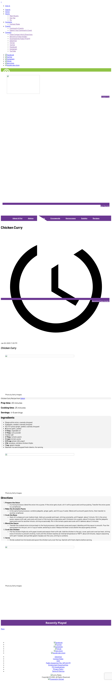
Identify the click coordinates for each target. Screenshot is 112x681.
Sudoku (84, 218)
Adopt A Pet (17, 218)
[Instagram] (9, 59)
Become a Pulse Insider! (100, 301)
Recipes (96, 218)
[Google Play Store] (12, 65)
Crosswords (55, 218)
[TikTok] (8, 61)
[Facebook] (9, 55)
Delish (22, 398)
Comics (42, 218)
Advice (30, 218)
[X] (8, 57)
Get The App (105, 206)
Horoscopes (71, 218)
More (2, 629)
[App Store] (9, 63)
